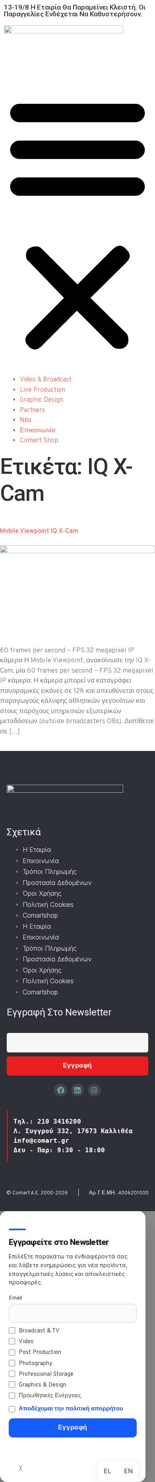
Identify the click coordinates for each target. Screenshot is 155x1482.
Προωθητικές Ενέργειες (50, 1396)
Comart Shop (39, 441)
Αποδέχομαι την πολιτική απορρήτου (71, 1409)
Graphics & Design (42, 1385)
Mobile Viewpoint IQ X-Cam (39, 531)
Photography (35, 1363)
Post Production (40, 1352)
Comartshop (40, 915)
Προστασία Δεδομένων (57, 883)
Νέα (25, 420)
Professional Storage (46, 1374)
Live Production (42, 390)
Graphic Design (41, 400)
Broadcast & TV (39, 1331)
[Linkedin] (77, 1089)
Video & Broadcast (46, 380)
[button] (77, 224)
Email (15, 1298)
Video (26, 1342)
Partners (32, 410)
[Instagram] (94, 1089)
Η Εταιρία (37, 850)
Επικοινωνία (37, 431)
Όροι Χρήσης (42, 893)
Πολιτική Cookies (48, 904)
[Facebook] (60, 1089)
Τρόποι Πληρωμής (50, 871)
